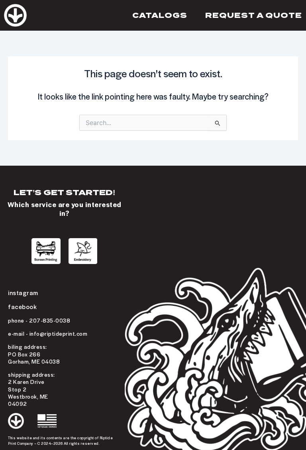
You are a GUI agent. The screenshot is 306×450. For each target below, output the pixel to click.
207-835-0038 (49, 320)
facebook (22, 306)
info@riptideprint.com (58, 333)
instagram (23, 292)
